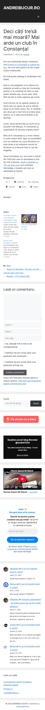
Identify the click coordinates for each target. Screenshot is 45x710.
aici (20, 156)
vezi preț (33, 492)
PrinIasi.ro (8, 689)
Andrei (13, 625)
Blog (9, 265)
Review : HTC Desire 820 (18, 276)
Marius (13, 584)
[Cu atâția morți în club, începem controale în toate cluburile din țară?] (12, 225)
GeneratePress (22, 706)
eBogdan (14, 568)
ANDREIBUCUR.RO (21, 7)
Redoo (13, 646)
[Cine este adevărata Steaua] (29, 218)
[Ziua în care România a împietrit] (12, 248)
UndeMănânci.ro (11, 693)
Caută (6, 399)
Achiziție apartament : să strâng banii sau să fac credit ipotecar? (25, 603)
